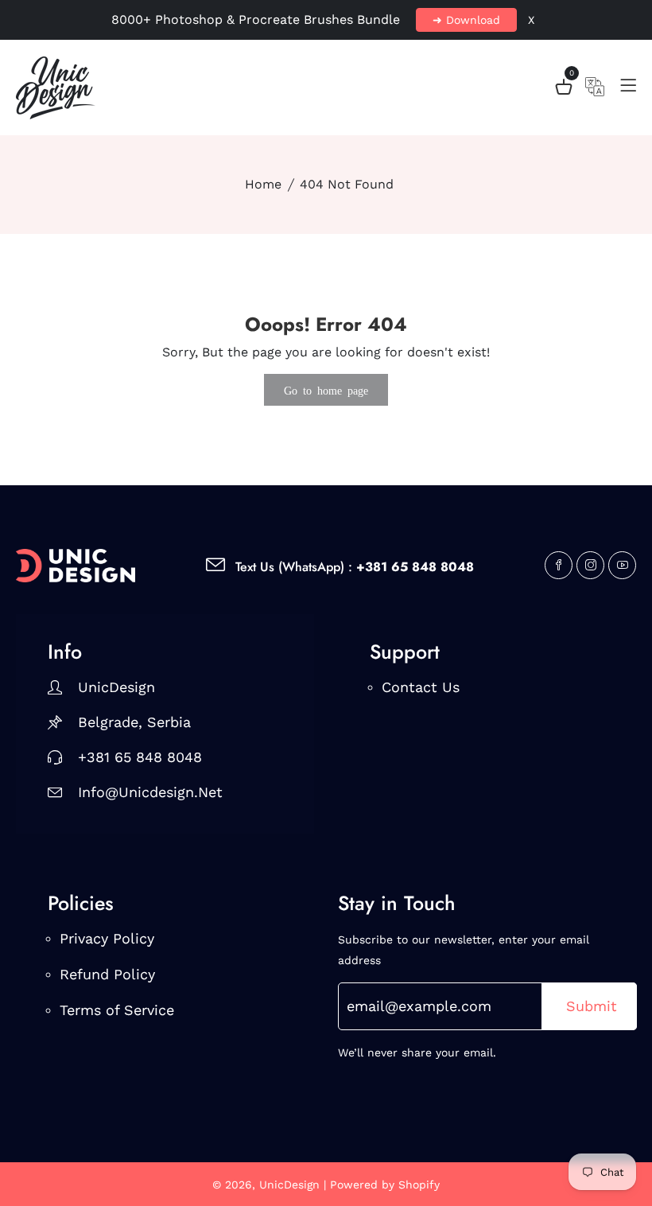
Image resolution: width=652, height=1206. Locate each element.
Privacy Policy (107, 938)
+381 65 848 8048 (140, 757)
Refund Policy (107, 974)
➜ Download (466, 20)
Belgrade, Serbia (134, 722)
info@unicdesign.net (150, 792)
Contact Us (421, 687)
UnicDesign (116, 687)
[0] (563, 89)
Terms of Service (117, 1010)
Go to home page (326, 389)
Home (263, 184)
